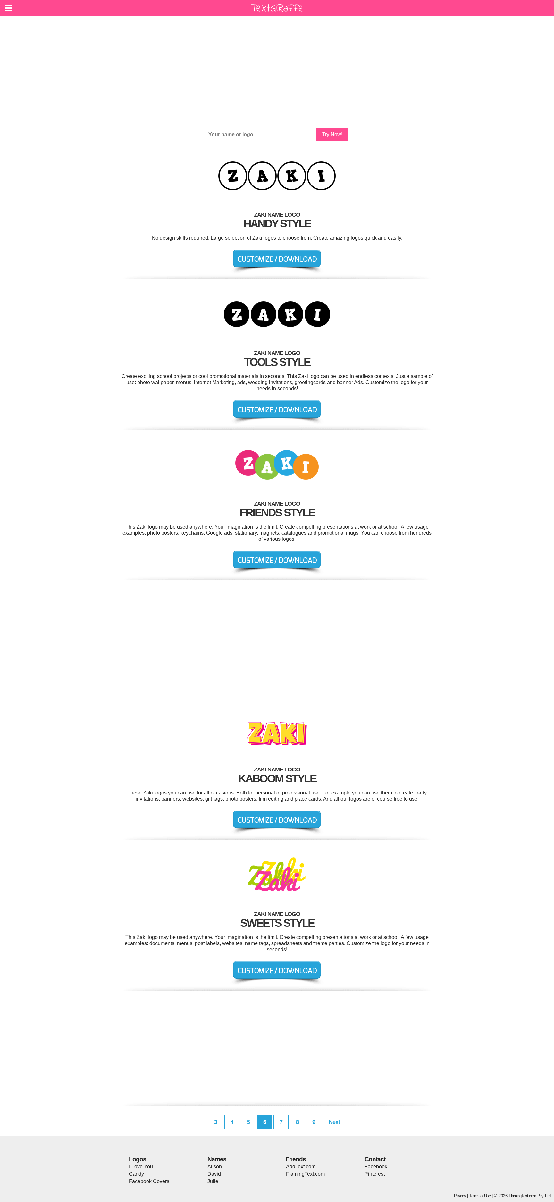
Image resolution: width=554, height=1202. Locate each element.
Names (216, 1159)
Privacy (460, 1195)
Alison (214, 1166)
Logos (137, 1159)
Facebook (376, 1166)
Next (334, 1122)
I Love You (141, 1166)
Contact (375, 1159)
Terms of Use (480, 1195)
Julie (212, 1181)
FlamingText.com (305, 1174)
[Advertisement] (277, 72)
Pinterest (375, 1174)
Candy (136, 1174)
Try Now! (332, 134)
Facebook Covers (149, 1181)
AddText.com (300, 1166)
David (214, 1174)
